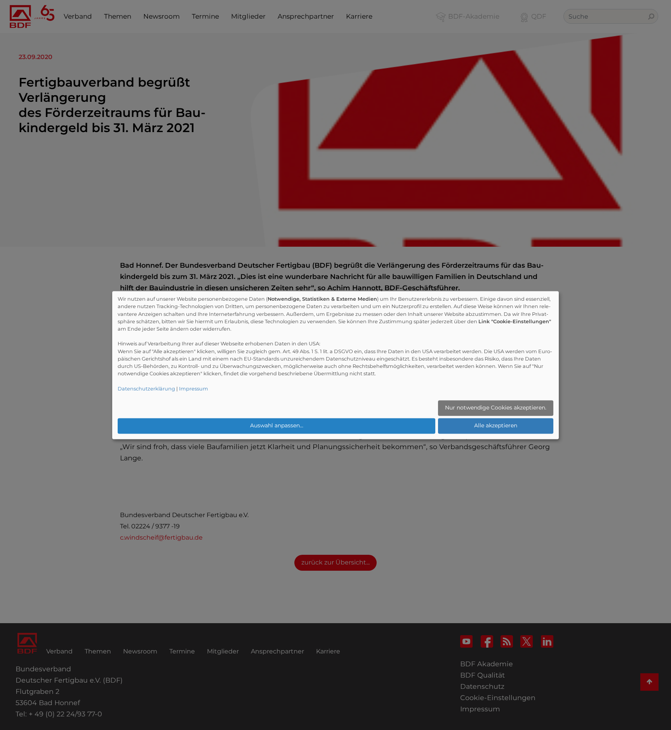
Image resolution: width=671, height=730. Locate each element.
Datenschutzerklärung (146, 389)
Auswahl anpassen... (276, 425)
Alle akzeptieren (495, 425)
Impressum (193, 389)
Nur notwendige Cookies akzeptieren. (495, 407)
